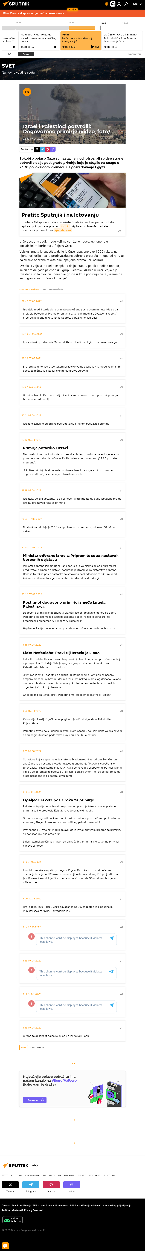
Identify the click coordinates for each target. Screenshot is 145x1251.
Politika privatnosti (12, 1210)
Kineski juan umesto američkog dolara (38, 40)
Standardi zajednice (57, 1205)
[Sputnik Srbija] (17, 7)
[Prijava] (119, 3)
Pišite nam (39, 1205)
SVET (23, 1047)
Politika (16, 1175)
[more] (119, 230)
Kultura (109, 1175)
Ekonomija (32, 1175)
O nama (6, 1205)
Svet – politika (37, 1047)
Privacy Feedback (34, 1210)
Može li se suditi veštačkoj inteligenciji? (77, 40)
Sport (82, 1175)
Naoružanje (66, 1175)
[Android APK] (13, 1220)
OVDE (65, 226)
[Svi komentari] (5, 1245)
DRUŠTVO (49, 1175)
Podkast (94, 1175)
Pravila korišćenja (21, 1205)
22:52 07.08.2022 (33, 138)
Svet (5, 1175)
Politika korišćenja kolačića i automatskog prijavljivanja (100, 1205)
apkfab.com (62, 230)
